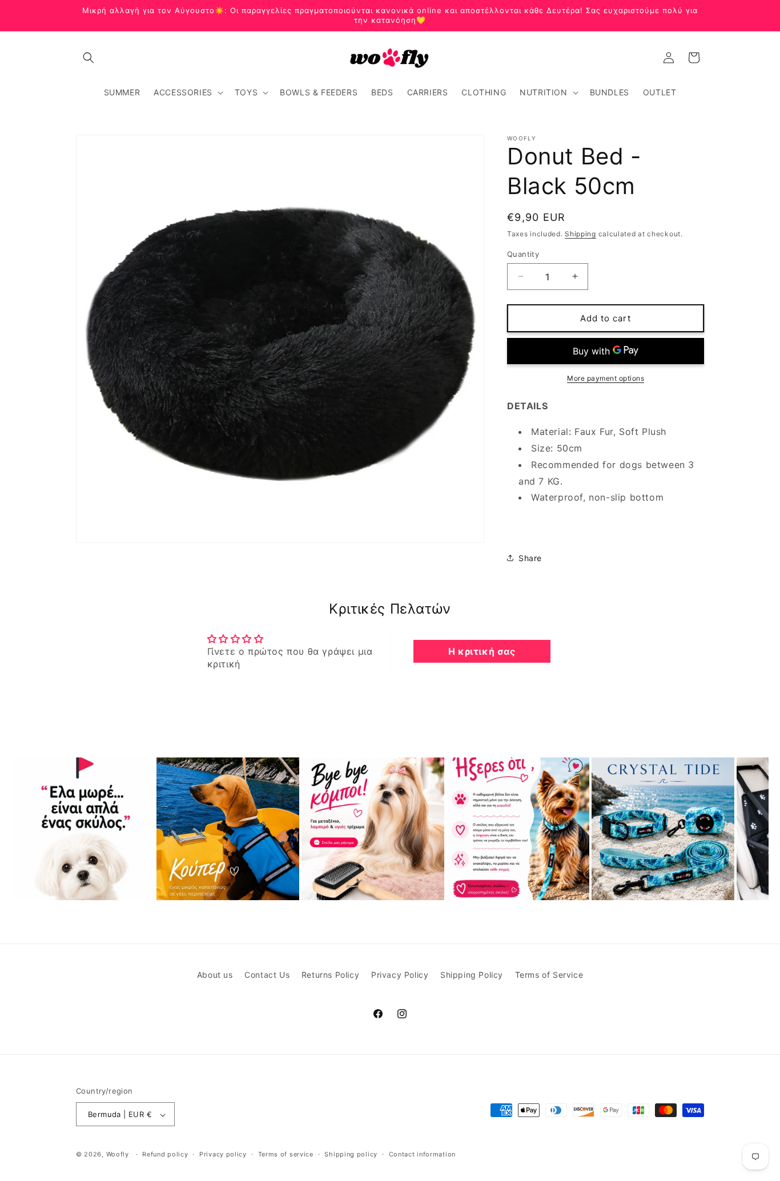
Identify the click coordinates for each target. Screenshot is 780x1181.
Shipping (580, 233)
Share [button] (530, 558)
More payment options (605, 378)
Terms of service (285, 1154)
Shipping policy (350, 1154)
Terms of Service (549, 975)
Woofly (117, 1155)
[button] (88, 57)
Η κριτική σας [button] (482, 651)
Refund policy (165, 1154)
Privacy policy (223, 1154)
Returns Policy (330, 975)
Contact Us (267, 975)
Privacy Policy (399, 975)
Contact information (422, 1154)
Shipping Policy (471, 975)
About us (215, 975)
